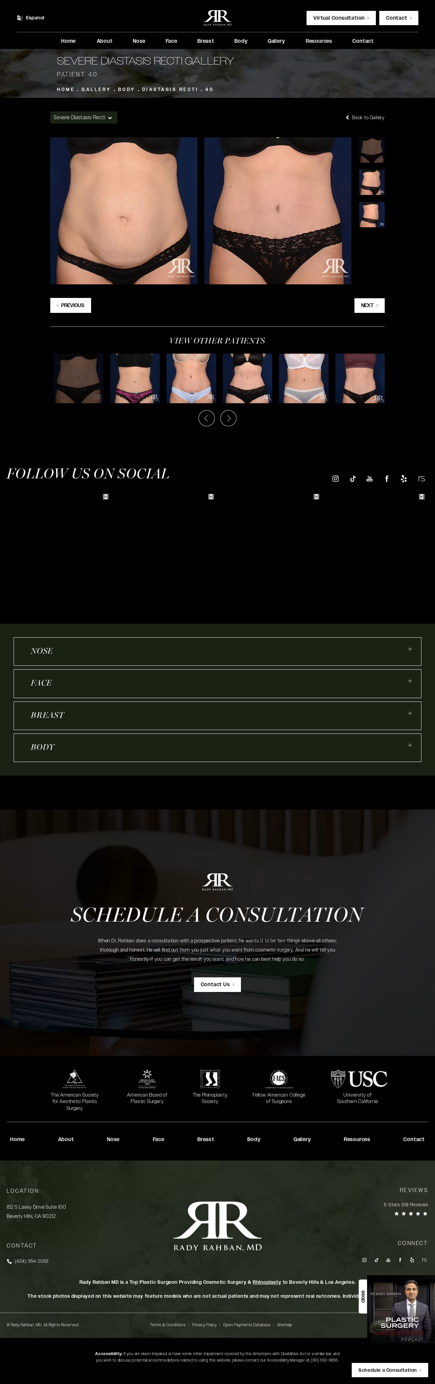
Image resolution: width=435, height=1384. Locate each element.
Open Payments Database (247, 1325)
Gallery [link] (276, 41)
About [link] (105, 41)
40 (209, 90)
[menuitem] (68, 41)
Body (127, 90)
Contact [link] (363, 41)
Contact (396, 18)
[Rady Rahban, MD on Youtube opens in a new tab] (370, 478)
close (363, 1297)
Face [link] (171, 41)
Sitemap (284, 1325)
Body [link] (240, 41)
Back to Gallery (368, 117)
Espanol (35, 18)
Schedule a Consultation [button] (388, 1370)
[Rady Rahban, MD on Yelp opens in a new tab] (404, 478)
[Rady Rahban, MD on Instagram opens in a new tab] (335, 478)
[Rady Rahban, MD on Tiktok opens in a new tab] (353, 478)
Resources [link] (319, 41)
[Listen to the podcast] (401, 1309)
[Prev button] (206, 418)
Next (367, 305)
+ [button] (410, 649)
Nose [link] (139, 41)
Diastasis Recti (170, 90)
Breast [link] (205, 41)
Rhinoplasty (267, 1282)
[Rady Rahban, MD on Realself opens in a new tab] (421, 478)
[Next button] (228, 418)
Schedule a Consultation (217, 916)
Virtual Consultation (339, 18)
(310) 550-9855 (324, 1360)
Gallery (96, 90)
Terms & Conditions (168, 1325)
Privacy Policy (204, 1325)
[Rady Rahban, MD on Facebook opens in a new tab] (387, 478)
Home (66, 90)
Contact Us (215, 984)
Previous (72, 305)
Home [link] (68, 41)
